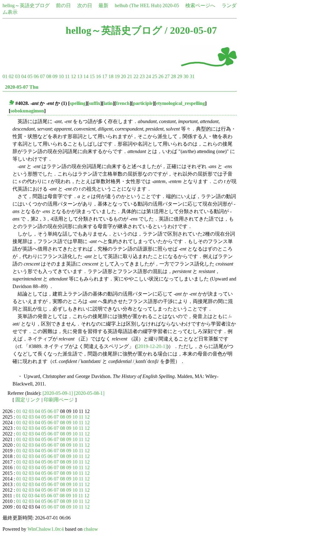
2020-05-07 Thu (21, 87)
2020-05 (170, 5)
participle (143, 103)
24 (148, 76)
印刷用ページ (59, 399)
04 (23, 76)
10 (61, 76)
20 (123, 76)
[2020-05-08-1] (89, 393)
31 (192, 76)
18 (110, 76)
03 (17, 76)
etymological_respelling (180, 103)
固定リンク (27, 399)
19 (117, 76)
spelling (78, 103)
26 (160, 76)
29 (179, 76)
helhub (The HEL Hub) (138, 5)
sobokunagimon (27, 110)
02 (11, 76)
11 (67, 76)
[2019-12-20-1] (152, 346)
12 (73, 76)
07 (42, 76)
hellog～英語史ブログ (26, 5)
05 (30, 76)
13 (79, 76)
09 (55, 76)
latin (108, 103)
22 (135, 76)
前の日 (63, 5)
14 (85, 76)
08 (48, 76)
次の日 (84, 5)
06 (36, 76)
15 (92, 76)
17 (104, 76)
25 (154, 76)
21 (129, 76)
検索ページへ (200, 5)
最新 (103, 5)
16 (98, 76)
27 (167, 76)
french (123, 103)
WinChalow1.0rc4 (46, 529)
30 (185, 76)
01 (5, 76)
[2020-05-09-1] (57, 393)
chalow (91, 529)
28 (173, 76)
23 (142, 76)
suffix (94, 103)
